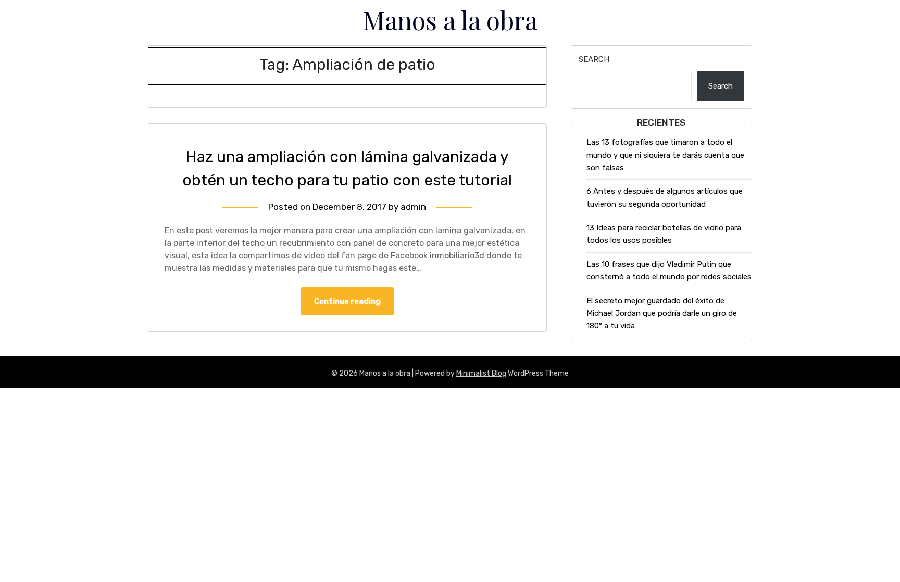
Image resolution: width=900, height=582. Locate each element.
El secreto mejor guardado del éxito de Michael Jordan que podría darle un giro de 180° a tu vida (661, 313)
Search (594, 59)
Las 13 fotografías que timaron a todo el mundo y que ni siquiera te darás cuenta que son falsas (665, 155)
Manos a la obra (450, 19)
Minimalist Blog (481, 373)
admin (413, 207)
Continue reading (347, 301)
